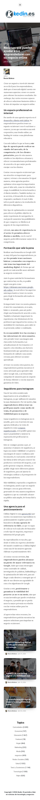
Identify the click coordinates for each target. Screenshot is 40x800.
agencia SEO (26, 514)
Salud (18, 763)
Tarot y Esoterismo (18, 767)
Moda (18, 751)
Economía (18, 731)
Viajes (18, 775)
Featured (18, 739)
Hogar (18, 743)
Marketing (8, 44)
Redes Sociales (18, 759)
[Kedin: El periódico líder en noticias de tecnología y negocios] (20, 19)
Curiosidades (18, 727)
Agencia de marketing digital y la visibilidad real (18, 674)
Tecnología (18, 771)
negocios (18, 755)
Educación (17, 735)
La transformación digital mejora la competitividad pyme (18, 702)
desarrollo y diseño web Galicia (16, 120)
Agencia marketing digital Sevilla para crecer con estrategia (18, 644)
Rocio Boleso (9, 78)
